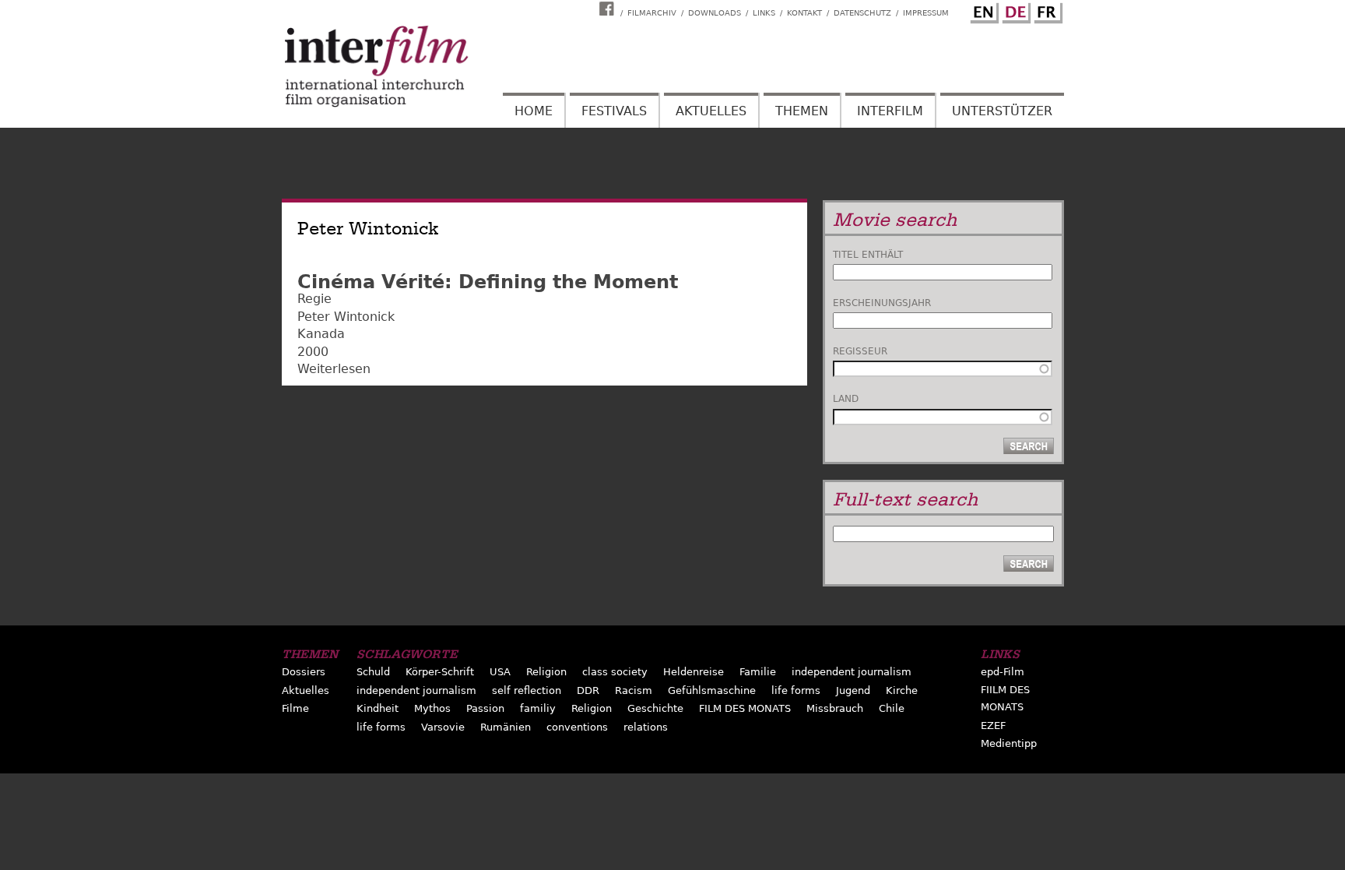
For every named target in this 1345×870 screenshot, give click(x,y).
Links (764, 13)
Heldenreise (693, 672)
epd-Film (1002, 672)
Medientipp (1009, 743)
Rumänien (505, 727)
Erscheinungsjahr (882, 303)
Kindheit (377, 708)
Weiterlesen (333, 368)
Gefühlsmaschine (712, 690)
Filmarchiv (651, 13)
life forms (795, 690)
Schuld (373, 672)
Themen (801, 111)
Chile (891, 708)
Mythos (432, 708)
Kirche (902, 690)
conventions (577, 727)
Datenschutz (862, 13)
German (1014, 10)
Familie (757, 672)
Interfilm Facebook (608, 9)
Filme (295, 708)
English (982, 10)
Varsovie (443, 727)
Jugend (853, 690)
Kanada (321, 333)
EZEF (993, 725)
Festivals (614, 111)
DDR (588, 690)
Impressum (926, 13)
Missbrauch (834, 708)
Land (846, 398)
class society (615, 672)
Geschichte (655, 708)
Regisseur (860, 351)
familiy (538, 708)
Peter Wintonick (346, 316)
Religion (546, 672)
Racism (633, 690)
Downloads (714, 13)
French (1046, 10)
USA (500, 672)
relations (645, 727)
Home (533, 111)
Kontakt (804, 13)
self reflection (526, 690)
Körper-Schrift (440, 672)
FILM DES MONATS (745, 708)
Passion (485, 708)
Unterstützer (1002, 111)
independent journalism (851, 672)
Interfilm (890, 111)
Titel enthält (868, 254)
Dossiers (303, 672)
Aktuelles (711, 111)
